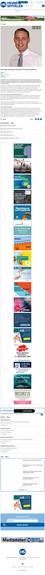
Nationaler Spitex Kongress (7, 437)
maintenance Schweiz (5, 419)
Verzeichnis (36, 9)
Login (32, 2)
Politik (9, 9)
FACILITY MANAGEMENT (25, 9)
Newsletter (23, 2)
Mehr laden (21, 489)
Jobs (40, 9)
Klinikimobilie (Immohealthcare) (8, 445)
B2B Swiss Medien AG (11, 557)
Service (43, 9)
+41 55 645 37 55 (22, 559)
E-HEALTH (2, 9)
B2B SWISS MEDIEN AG (22, 570)
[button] (36, 119)
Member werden (40, 2)
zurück (4, 24)
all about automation (5, 428)
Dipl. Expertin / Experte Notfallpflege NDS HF (32, 460)
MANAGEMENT (17, 9)
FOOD (13, 9)
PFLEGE (6, 9)
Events (31, 9)
